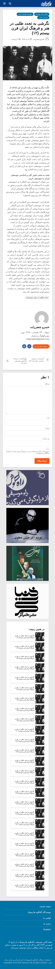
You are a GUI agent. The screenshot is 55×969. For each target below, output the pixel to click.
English (47, 929)
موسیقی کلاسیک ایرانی (25, 14)
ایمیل (47, 428)
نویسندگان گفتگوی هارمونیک (39, 912)
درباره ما (47, 924)
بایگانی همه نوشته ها (42, 14)
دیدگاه (47, 384)
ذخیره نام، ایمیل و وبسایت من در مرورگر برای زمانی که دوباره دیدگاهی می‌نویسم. (27, 452)
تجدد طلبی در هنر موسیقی (37, 297)
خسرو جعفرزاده (39, 39)
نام (47, 418)
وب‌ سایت (45, 438)
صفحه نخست (45, 906)
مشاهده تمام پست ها (41, 346)
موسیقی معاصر (43, 17)
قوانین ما (47, 918)
